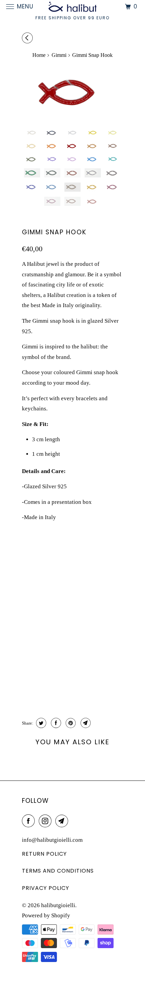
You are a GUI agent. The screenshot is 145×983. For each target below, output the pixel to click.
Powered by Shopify (46, 915)
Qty (26, 665)
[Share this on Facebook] (55, 723)
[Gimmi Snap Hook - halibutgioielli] (72, 91)
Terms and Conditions (58, 871)
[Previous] (28, 38)
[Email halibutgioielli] (63, 821)
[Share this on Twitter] (40, 723)
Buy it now (84, 686)
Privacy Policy (45, 888)
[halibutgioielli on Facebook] (29, 821)
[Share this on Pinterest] (70, 723)
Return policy (44, 854)
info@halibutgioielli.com (52, 840)
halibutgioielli (58, 905)
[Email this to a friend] (85, 723)
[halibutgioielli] (72, 6)
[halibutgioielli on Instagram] (46, 821)
